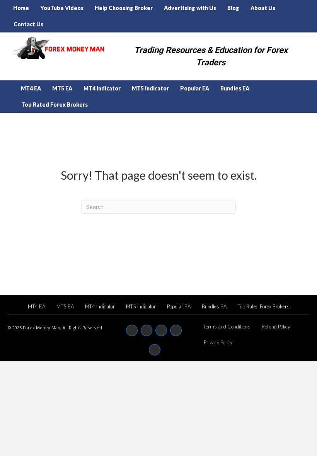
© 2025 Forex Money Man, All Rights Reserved (55, 327)
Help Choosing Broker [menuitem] (124, 8)
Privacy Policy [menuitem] (218, 342)
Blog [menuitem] (233, 8)
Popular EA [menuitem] (194, 88)
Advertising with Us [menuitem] (190, 8)
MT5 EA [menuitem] (62, 88)
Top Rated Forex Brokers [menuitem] (54, 104)
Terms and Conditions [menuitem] (227, 326)
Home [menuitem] (21, 8)
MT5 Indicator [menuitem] (150, 88)
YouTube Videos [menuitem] (62, 8)
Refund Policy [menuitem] (276, 326)
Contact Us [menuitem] (28, 24)
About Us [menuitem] (263, 8)
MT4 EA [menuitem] (31, 88)
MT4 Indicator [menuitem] (102, 88)
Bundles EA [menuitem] (234, 88)
